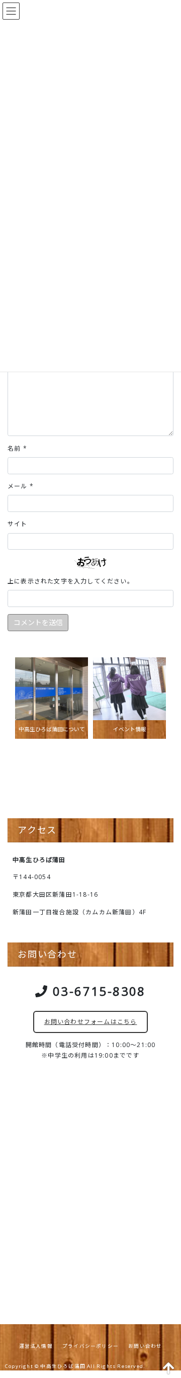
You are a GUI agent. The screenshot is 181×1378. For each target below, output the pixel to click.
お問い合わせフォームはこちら (90, 1021)
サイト (18, 524)
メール (21, 486)
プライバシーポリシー (90, 1346)
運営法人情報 (36, 1346)
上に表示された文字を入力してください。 (71, 581)
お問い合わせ (145, 1346)
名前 (17, 448)
